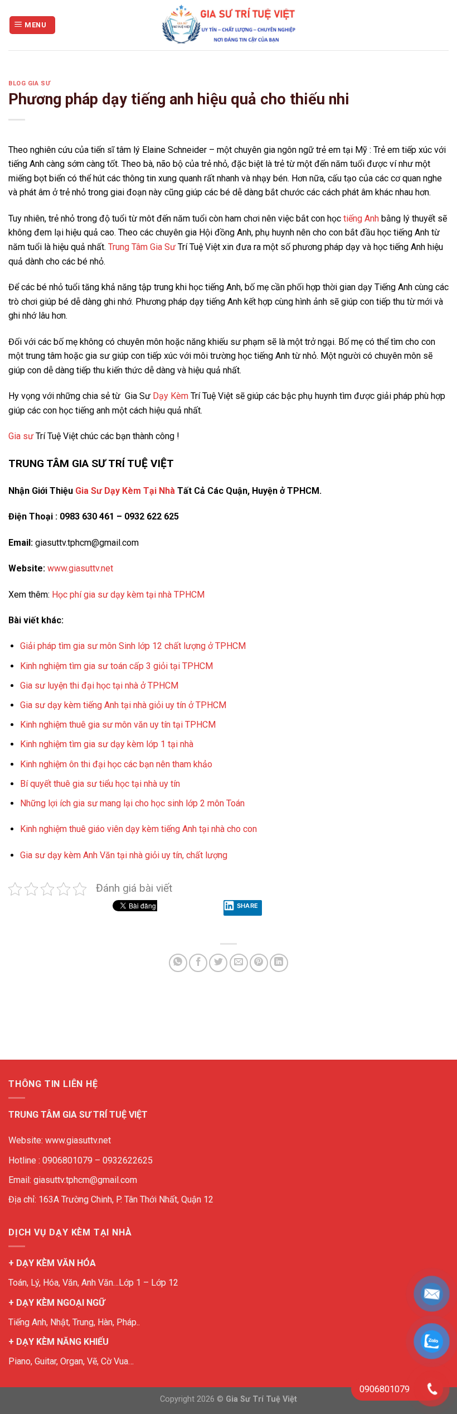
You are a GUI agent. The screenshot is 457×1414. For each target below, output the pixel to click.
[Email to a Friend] (239, 963)
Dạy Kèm (170, 396)
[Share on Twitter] (218, 963)
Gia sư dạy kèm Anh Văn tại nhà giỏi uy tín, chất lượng (123, 855)
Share (248, 906)
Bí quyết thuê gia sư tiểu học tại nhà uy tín (100, 783)
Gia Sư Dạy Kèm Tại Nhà (125, 490)
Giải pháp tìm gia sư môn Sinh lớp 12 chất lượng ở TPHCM (133, 646)
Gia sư (20, 436)
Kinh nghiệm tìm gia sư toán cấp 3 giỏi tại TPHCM (116, 666)
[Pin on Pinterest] (259, 963)
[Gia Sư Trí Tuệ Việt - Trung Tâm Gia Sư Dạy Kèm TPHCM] (228, 25)
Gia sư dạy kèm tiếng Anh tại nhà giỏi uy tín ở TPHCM (123, 705)
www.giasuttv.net (80, 568)
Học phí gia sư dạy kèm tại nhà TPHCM (128, 594)
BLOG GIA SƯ (29, 83)
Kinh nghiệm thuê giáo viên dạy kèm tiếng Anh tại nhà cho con (138, 829)
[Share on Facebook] (198, 963)
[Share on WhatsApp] (178, 963)
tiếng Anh (361, 218)
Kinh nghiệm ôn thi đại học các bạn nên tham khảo (116, 764)
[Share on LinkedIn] (279, 963)
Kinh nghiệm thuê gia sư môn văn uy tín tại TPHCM (118, 724)
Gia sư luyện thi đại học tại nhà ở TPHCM (99, 685)
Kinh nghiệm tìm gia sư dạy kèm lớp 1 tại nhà (108, 744)
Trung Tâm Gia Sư (142, 247)
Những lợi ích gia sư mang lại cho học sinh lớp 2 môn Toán (132, 803)
